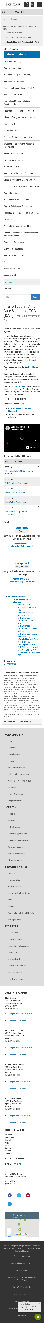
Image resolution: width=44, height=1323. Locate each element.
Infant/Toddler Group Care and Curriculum (16, 513)
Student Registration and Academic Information (19, 145)
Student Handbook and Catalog (19, 893)
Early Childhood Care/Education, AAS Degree (26, 620)
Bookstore (11, 814)
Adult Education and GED (14, 255)
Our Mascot (12, 787)
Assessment (9, 124)
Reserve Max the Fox (15, 794)
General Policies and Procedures (18, 206)
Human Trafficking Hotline (22, 1287)
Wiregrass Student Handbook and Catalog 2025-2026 (20, 27)
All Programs (10, 664)
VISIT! (17, 1164)
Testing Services (14, 827)
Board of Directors (14, 754)
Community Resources (13, 249)
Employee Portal (14, 959)
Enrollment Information (13, 94)
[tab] (22, 722)
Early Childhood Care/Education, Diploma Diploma (27, 628)
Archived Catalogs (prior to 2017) (17, 722)
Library (10, 900)
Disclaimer (22, 1315)
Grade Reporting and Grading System (19, 180)
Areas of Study (10, 275)
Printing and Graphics (15, 860)
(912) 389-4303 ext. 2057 (21, 579)
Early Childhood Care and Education (18, 37)
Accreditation (12, 748)
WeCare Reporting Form (22, 1294)
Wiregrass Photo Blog (15, 801)
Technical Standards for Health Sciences (21, 213)
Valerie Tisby (22, 527)
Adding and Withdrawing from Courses (20, 173)
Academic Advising (12, 268)
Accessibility (13, 1308)
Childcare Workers (18, 386)
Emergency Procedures (14, 242)
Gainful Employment (15, 972)
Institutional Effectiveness (17, 768)
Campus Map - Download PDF (20, 1014)
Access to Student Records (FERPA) (19, 88)
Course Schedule (14, 880)
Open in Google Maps (17, 1021)
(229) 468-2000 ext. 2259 (21, 543)
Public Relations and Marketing (19, 774)
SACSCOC (26, 1256)
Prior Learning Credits (13, 160)
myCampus (12, 873)
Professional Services (14, 33)
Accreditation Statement (14, 81)
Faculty (7, 262)
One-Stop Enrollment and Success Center (22, 186)
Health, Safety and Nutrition (15, 493)
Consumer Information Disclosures (21, 1263)
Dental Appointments (15, 847)
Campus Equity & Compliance (18, 946)
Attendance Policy (12, 166)
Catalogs (14, 19)
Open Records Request (16, 979)
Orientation (11, 906)
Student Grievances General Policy (18, 226)
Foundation (11, 761)
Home (5, 19)
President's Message (13, 61)
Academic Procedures (13, 153)
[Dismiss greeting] (39, 1303)
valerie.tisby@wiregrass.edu (22, 546)
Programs (8, 282)
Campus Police (13, 952)
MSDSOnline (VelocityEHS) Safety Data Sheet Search (22, 1278)
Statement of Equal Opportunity (17, 74)
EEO (15, 1256)
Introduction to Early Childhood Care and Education (19, 472)
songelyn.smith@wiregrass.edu (22, 582)
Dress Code (9, 219)
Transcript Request (14, 920)
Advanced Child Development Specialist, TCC (27, 607)
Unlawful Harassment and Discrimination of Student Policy (21, 234)
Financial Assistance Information (18, 137)
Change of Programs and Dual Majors (19, 117)
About (10, 741)
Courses (7, 288)
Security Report (21, 1270)
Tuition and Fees (11, 130)
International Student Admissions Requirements (18, 102)
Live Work (11, 820)
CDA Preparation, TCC (26, 644)
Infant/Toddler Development (15, 502)
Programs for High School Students (19, 111)
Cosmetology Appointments (18, 840)
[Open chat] (37, 1317)
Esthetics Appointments (16, 854)
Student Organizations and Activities (19, 199)
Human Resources (14, 886)
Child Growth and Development (16, 483)
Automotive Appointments (17, 834)
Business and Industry (15, 939)
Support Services (11, 193)
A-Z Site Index (13, 933)
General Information (12, 68)
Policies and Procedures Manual (19, 781)
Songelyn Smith (22, 563)
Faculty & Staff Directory (17, 966)
